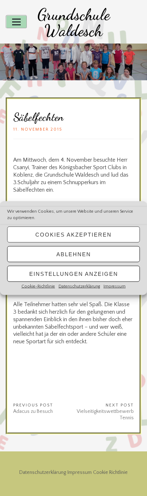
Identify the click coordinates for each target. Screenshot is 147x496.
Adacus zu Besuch (33, 411)
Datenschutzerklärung (79, 286)
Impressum (114, 286)
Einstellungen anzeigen (73, 273)
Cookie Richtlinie (110, 472)
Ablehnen (73, 254)
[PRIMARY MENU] (16, 21)
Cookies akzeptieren (73, 234)
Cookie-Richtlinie (38, 286)
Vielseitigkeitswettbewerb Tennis (105, 415)
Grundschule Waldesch (73, 22)
